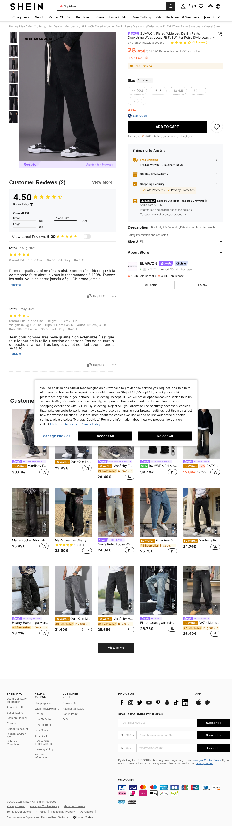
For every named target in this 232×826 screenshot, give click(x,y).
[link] (192, 6)
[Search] (170, 6)
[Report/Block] (113, 296)
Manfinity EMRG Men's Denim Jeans (116, 466)
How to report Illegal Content (44, 742)
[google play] (207, 704)
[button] (210, 6)
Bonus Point (70, 714)
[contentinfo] (174, 790)
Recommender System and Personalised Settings (37, 817)
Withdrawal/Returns (47, 708)
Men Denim (54, 26)
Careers (12, 723)
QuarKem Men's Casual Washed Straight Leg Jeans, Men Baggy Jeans (74, 618)
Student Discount (17, 729)
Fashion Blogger (17, 718)
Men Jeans (72, 26)
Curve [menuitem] (100, 17)
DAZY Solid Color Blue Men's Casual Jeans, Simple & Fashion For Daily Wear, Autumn (202, 466)
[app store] (198, 704)
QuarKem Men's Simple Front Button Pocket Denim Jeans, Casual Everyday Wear (159, 540)
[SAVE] (217, 127)
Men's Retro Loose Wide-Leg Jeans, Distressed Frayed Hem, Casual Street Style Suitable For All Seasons (116, 544)
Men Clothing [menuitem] (142, 17)
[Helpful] (89, 296)
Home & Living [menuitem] (118, 17)
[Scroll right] (218, 17)
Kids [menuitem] (158, 17)
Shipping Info (43, 703)
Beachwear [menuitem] (84, 17)
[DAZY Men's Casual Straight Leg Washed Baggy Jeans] (201, 590)
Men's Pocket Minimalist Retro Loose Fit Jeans (30, 540)
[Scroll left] (213, 17)
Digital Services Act (16, 735)
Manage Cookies (74, 806)
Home (13, 26)
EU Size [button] (143, 80)
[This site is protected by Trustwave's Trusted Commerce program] (121, 802)
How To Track (43, 725)
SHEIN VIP (41, 735)
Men (22, 26)
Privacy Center (16, 806)
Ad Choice (86, 811)
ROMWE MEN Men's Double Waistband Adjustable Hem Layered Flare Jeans (159, 466)
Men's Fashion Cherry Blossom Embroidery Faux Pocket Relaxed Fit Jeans (73, 540)
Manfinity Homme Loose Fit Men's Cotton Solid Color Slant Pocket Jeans (116, 618)
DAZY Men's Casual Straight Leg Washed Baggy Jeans (202, 623)
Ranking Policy (44, 749)
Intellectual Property (63, 811)
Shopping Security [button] (152, 184)
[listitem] (30, 445)
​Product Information (41, 756)
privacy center (204, 763)
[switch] (87, 236)
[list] (154, 702)
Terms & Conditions (19, 811)
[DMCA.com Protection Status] (132, 802)
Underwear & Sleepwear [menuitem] (182, 17)
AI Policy (41, 811)
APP (198, 693)
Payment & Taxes (73, 708)
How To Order (43, 719)
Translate (15, 284)
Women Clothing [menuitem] (60, 17)
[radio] (137, 91)
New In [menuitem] (39, 17)
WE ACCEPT (126, 780)
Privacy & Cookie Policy (206, 760)
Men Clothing (36, 26)
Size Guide (41, 730)
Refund (39, 714)
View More (116, 648)
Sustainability (15, 712)
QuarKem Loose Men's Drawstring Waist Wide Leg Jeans (74, 462)
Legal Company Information (17, 700)
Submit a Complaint (13, 743)
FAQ (65, 719)
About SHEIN (15, 707)
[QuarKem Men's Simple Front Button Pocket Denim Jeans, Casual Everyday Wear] (158, 512)
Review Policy (21, 204)
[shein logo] (26, 6)
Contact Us (69, 703)
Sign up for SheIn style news (140, 714)
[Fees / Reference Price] (147, 51)
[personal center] (183, 6)
